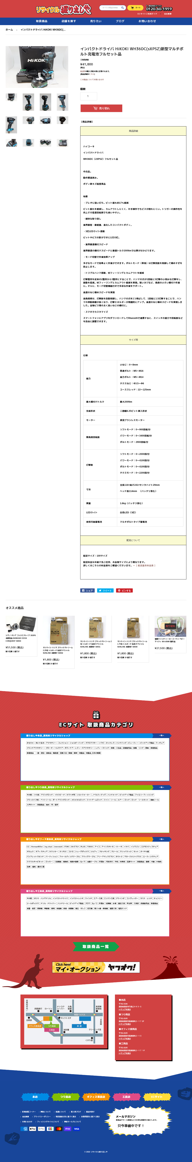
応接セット (131, 862)
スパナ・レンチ (146, 898)
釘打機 (89, 908)
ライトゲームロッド (94, 800)
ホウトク (119, 857)
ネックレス (110, 743)
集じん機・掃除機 (101, 908)
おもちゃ (30, 743)
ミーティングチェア (150, 857)
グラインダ (120, 898)
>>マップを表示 (125, 1009)
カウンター (53, 852)
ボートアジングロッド (61, 800)
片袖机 (158, 862)
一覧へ (161, 735)
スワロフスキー (91, 743)
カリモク (63, 852)
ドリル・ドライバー (48, 903)
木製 (152, 862)
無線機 (46, 908)
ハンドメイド (113, 795)
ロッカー (49, 862)
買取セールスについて (72, 1122)
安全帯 (129, 903)
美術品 (48, 753)
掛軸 (147, 748)
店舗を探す (69, 21)
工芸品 (118, 748)
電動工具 (113, 908)
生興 (28, 867)
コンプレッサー (132, 898)
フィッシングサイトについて (48, 1122)
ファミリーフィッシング (144, 795)
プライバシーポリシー (42, 1117)
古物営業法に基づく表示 (90, 1117)
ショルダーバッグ (76, 743)
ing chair (48, 847)
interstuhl (58, 847)
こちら (91, 74)
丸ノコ (94, 903)
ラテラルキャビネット (35, 862)
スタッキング (104, 852)
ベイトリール (46, 800)
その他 (29, 795)
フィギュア (160, 743)
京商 (112, 748)
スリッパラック (126, 852)
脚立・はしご (80, 908)
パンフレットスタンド (35, 857)
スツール (114, 852)
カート (138, 8)
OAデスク (75, 847)
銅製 (70, 753)
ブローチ (49, 748)
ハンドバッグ (121, 743)
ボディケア (69, 748)
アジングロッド (47, 795)
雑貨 (75, 753)
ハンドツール (63, 903)
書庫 (147, 862)
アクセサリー (51, 743)
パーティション (52, 857)
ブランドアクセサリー (35, 748)
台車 (114, 903)
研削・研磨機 (68, 908)
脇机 (34, 867)
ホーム (9, 29)
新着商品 (154, 748)
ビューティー (133, 743)
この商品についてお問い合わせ (92, 80)
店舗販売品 (127, 748)
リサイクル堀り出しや (99, 1152)
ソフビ (101, 743)
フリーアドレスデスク (105, 857)
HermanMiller (37, 847)
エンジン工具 (109, 898)
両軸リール (154, 800)
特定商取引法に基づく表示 (66, 1117)
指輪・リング (138, 748)
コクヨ (70, 852)
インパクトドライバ (60, 898)
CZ (28, 847)
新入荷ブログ (76, 1112)
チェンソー (158, 898)
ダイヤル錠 (144, 852)
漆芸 (42, 753)
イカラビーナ (60, 795)
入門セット (31, 805)
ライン (106, 800)
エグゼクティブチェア (149, 847)
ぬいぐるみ (40, 743)
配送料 (82, 71)
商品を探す (90, 1112)
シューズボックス (82, 852)
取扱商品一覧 (96, 947)
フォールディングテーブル (69, 857)
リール (113, 800)
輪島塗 (55, 753)
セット (136, 852)
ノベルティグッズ (99, 795)
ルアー (120, 800)
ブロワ (87, 903)
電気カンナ (122, 908)
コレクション (63, 743)
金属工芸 (63, 753)
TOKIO (90, 847)
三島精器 (57, 862)
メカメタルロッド (78, 800)
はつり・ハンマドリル (42, 898)
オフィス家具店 (96, 1096)
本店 (35, 1096)
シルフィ (94, 852)
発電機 (59, 908)
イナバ (126, 847)
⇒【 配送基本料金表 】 (144, 565)
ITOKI (66, 847)
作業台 (101, 862)
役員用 (122, 862)
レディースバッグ (102, 748)
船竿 (56, 805)
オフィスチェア (41, 852)
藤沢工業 (41, 867)
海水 (47, 805)
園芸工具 (121, 903)
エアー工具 (98, 898)
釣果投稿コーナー (29, 1112)
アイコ (97, 847)
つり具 (36, 795)
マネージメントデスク (132, 857)
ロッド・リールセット (140, 800)
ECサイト (157, 1096)
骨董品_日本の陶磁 (93, 753)
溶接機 (39, 908)
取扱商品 (42, 21)
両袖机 (65, 862)
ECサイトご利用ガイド (147, 14)
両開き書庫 (74, 862)
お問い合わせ (147, 21)
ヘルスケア (58, 748)
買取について (45, 1112)
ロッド (127, 800)
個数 (83, 88)
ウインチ (88, 898)
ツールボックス (33, 903)
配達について (61, 1112)
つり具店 (65, 1096)
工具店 (136, 903)
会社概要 (168, 14)
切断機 (108, 903)
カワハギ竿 (71, 795)
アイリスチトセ (107, 847)
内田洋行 (109, 862)
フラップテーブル (88, 857)
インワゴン (135, 847)
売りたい (96, 21)
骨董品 (81, 753)
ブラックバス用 (33, 800)
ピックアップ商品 (147, 743)
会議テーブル (92, 862)
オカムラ (30, 852)
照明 (53, 908)
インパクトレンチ (76, 898)
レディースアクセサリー (84, 748)
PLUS (83, 847)
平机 (116, 862)
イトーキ (118, 847)
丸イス (82, 862)
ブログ (120, 21)
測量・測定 (31, 908)
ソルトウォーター (83, 795)
